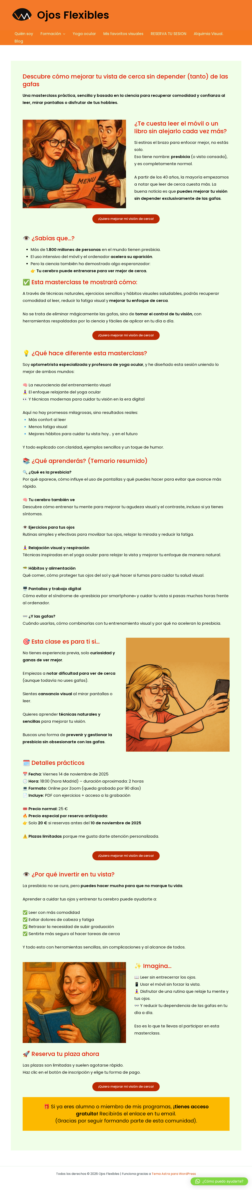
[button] (63, 34)
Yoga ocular (84, 33)
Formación (51, 33)
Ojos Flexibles (73, 15)
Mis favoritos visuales (123, 33)
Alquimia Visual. (208, 33)
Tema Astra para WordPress (174, 1173)
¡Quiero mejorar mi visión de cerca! (126, 219)
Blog (19, 41)
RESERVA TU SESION (168, 33)
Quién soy (24, 33)
